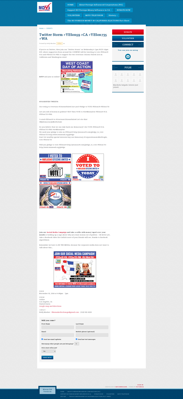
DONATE (128, 32)
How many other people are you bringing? (57, 344)
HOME (70, 4)
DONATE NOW (124, 10)
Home (41, 28)
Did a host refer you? (49, 348)
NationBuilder (121, 387)
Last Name (80, 324)
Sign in (140, 385)
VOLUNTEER (73, 15)
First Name (46, 324)
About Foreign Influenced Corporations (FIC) (101, 4)
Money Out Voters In (47, 390)
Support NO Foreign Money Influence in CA (88, 10)
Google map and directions (50, 306)
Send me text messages (87, 339)
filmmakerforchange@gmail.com (65, 312)
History (112, 15)
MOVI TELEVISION (94, 15)
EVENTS (49, 28)
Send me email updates (52, 339)
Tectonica (140, 387)
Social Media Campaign (57, 232)
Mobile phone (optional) (85, 332)
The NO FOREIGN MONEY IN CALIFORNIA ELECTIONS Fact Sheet (98, 20)
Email (44, 332)
